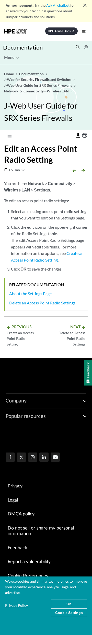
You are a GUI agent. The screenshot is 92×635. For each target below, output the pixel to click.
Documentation (23, 47)
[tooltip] (78, 135)
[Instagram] (32, 458)
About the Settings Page (30, 293)
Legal (13, 500)
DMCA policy (21, 514)
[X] (21, 458)
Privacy (15, 486)
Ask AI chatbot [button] (58, 5)
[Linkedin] (44, 458)
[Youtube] (55, 458)
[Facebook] (10, 458)
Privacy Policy (16, 605)
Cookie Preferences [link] (28, 576)
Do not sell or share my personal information (41, 531)
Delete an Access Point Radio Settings (42, 302)
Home (9, 74)
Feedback (17, 548)
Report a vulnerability (29, 562)
